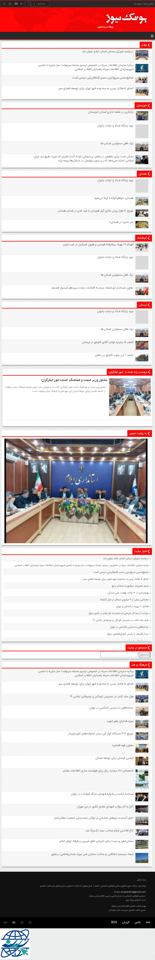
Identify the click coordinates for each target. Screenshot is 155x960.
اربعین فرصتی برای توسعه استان (114, 758)
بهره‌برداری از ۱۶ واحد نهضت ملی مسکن (128, 593)
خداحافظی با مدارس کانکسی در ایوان (129, 627)
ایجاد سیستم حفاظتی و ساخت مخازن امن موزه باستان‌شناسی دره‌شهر (92, 854)
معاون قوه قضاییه (122, 745)
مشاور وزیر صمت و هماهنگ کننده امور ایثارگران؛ (74, 380)
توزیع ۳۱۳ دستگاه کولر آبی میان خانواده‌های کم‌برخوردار (100, 734)
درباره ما (138, 4)
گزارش (125, 922)
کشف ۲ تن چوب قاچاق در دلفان (114, 355)
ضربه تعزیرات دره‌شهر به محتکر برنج (130, 586)
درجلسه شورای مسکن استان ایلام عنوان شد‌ (107, 52)
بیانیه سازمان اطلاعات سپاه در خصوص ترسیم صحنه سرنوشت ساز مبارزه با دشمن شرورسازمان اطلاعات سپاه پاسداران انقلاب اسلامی (85, 67)
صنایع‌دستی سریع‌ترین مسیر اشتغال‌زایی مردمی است (102, 78)
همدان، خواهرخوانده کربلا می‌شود (113, 198)
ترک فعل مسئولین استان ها (117, 144)
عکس (137, 922)
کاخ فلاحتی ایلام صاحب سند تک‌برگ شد (109, 831)
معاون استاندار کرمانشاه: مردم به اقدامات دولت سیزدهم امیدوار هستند (92, 288)
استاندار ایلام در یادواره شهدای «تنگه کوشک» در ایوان (102, 794)
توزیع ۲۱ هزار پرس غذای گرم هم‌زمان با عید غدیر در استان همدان (95, 211)
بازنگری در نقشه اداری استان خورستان (110, 112)
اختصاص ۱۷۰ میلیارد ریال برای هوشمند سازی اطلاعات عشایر (98, 771)
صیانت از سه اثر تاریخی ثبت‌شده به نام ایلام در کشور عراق (119, 613)
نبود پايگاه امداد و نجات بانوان (115, 126)
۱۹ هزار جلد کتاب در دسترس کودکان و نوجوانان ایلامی (120, 620)
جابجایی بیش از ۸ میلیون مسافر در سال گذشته (124, 599)
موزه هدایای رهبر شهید (137, 641)
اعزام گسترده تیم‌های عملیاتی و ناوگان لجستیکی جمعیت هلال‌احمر (93, 818)
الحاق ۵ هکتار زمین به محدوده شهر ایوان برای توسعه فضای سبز (96, 89)
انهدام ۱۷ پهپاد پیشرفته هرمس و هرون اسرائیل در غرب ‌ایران (98, 245)
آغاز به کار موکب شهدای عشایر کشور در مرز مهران (105, 807)
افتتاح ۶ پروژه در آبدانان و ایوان (132, 606)
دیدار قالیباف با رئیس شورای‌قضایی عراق (128, 634)
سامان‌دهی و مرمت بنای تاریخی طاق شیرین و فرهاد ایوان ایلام (96, 841)
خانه (148, 922)
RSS (114, 922)
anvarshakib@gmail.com (133, 892)
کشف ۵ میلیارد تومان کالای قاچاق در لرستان (107, 342)
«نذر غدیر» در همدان (121, 222)
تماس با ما (148, 4)
